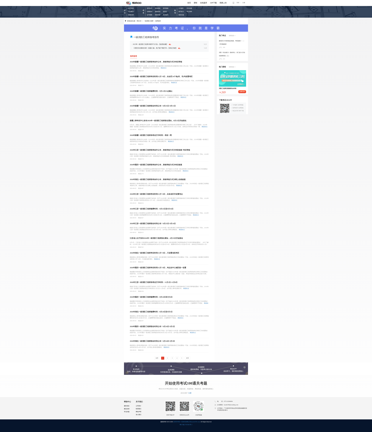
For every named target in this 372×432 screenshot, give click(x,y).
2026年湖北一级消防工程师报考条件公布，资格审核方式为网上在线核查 (158, 179)
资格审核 (157, 15)
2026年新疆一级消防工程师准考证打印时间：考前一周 (151, 135)
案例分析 (131, 15)
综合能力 (131, 11)
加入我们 (138, 414)
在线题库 (203, 3)
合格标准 (149, 11)
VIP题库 (181, 8)
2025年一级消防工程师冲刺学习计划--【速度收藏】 (151, 44)
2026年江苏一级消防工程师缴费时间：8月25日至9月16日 (151, 209)
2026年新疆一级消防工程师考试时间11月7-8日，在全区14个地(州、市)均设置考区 (161, 76)
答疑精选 (157, 8)
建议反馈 (126, 409)
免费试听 (242, 91)
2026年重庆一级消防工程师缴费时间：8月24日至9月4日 (151, 297)
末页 (187, 358)
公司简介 (138, 406)
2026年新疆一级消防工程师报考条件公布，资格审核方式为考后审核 (156, 62)
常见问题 (126, 411)
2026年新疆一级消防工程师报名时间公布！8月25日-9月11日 (153, 106)
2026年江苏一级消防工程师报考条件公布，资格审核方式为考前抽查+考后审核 (160, 150)
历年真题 (189, 8)
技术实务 (131, 8)
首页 (189, 3)
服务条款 (126, 406)
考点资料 (189, 11)
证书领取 (149, 15)
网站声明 (138, 411)
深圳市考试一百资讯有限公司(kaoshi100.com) (186, 422)
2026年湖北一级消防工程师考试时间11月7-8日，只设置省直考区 (154, 253)
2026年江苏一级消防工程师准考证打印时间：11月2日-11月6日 (153, 282)
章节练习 (181, 11)
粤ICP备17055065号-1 (186, 424)
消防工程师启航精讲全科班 (227, 88)
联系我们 (138, 409)
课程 (195, 3)
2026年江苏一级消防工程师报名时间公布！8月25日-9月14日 (153, 223)
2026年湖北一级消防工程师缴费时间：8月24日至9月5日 (151, 312)
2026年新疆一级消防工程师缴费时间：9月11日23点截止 (151, 91)
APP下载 (213, 3)
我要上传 (223, 3)
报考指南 (165, 8)
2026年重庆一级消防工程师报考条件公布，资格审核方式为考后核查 (156, 165)
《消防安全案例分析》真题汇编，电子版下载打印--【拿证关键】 (155, 48)
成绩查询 (157, 11)
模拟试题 (181, 15)
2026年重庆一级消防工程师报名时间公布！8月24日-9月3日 (152, 326)
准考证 (165, 11)
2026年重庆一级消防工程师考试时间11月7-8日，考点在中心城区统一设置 (158, 268)
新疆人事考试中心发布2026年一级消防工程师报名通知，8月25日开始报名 (158, 121)
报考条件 (149, 8)
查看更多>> (232, 35)
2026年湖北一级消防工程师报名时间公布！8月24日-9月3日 (152, 341)
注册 (243, 2)
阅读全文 (164, 68)
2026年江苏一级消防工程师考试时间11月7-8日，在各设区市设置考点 (156, 194)
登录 (239, 2)
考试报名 (165, 15)
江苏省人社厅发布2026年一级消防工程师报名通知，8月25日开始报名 (156, 238)
